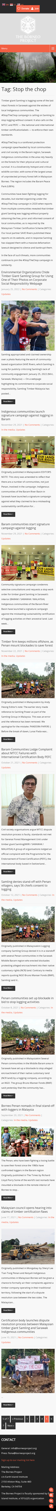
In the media (8, 429)
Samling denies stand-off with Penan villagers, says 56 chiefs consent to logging (26, 885)
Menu (4, 48)
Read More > (8, 401)
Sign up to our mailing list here (18, 1460)
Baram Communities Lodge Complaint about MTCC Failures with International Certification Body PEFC (26, 753)
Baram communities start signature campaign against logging (25, 526)
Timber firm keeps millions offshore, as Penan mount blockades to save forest (27, 643)
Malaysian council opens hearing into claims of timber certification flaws (26, 1209)
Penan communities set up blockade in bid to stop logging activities (27, 1000)
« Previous (17, 1418)
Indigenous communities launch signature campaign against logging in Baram (27, 415)
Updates (6, 294)
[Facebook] (51, 1495)
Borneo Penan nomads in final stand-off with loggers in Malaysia (27, 1107)
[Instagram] (51, 1490)
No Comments (29, 289)
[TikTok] (51, 1506)
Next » (10, 1425)
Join (37, 8)
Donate (25, 8)
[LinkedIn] (51, 1501)
